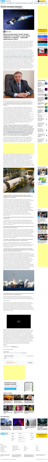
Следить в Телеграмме (11, 388)
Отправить (30, 362)
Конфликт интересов (15, 448)
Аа (38, 1)
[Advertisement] (18, 148)
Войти (36, 1)
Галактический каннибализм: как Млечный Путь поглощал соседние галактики (41, 111)
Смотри (39, 209)
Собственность (38, 450)
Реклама (12, 437)
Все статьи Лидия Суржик (8, 349)
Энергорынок (2, 449)
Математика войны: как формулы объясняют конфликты (41, 103)
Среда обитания (26, 448)
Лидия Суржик (8, 31)
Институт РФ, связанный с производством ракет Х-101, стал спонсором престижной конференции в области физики (41, 84)
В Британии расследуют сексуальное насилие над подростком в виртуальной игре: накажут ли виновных (41, 90)
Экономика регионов (3, 451)
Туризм (37, 449)
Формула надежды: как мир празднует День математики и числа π (41, 107)
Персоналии (13, 450)
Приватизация (2, 450)
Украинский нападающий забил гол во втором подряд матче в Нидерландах (42, 242)
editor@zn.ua (22, 441)
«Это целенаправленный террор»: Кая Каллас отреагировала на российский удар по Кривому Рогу (41, 140)
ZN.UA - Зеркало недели (42, 54)
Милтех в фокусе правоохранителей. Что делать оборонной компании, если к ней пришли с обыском (41, 130)
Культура (25, 450)
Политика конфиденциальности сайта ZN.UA (41, 459)
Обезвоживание (40, 184)
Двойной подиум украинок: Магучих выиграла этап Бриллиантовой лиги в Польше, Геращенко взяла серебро (42, 220)
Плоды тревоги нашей (41, 175)
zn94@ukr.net (20, 439)
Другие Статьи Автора (42, 167)
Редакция (12, 436)
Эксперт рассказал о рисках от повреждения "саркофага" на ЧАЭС (41, 94)
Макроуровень (2, 448)
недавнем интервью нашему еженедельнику (15, 131)
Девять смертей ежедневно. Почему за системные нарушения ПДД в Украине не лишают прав (41, 119)
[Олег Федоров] (18, 97)
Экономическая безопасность (16, 449)
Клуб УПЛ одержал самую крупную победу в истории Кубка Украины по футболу (42, 231)
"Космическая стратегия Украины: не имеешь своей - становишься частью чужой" (18, 56)
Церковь (25, 449)
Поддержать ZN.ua (42, 1)
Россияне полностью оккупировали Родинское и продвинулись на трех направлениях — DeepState (41, 135)
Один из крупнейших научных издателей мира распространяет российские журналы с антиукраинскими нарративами (41, 99)
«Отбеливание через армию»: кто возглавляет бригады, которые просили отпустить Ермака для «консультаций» (41, 124)
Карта (12, 440)
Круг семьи (37, 448)
